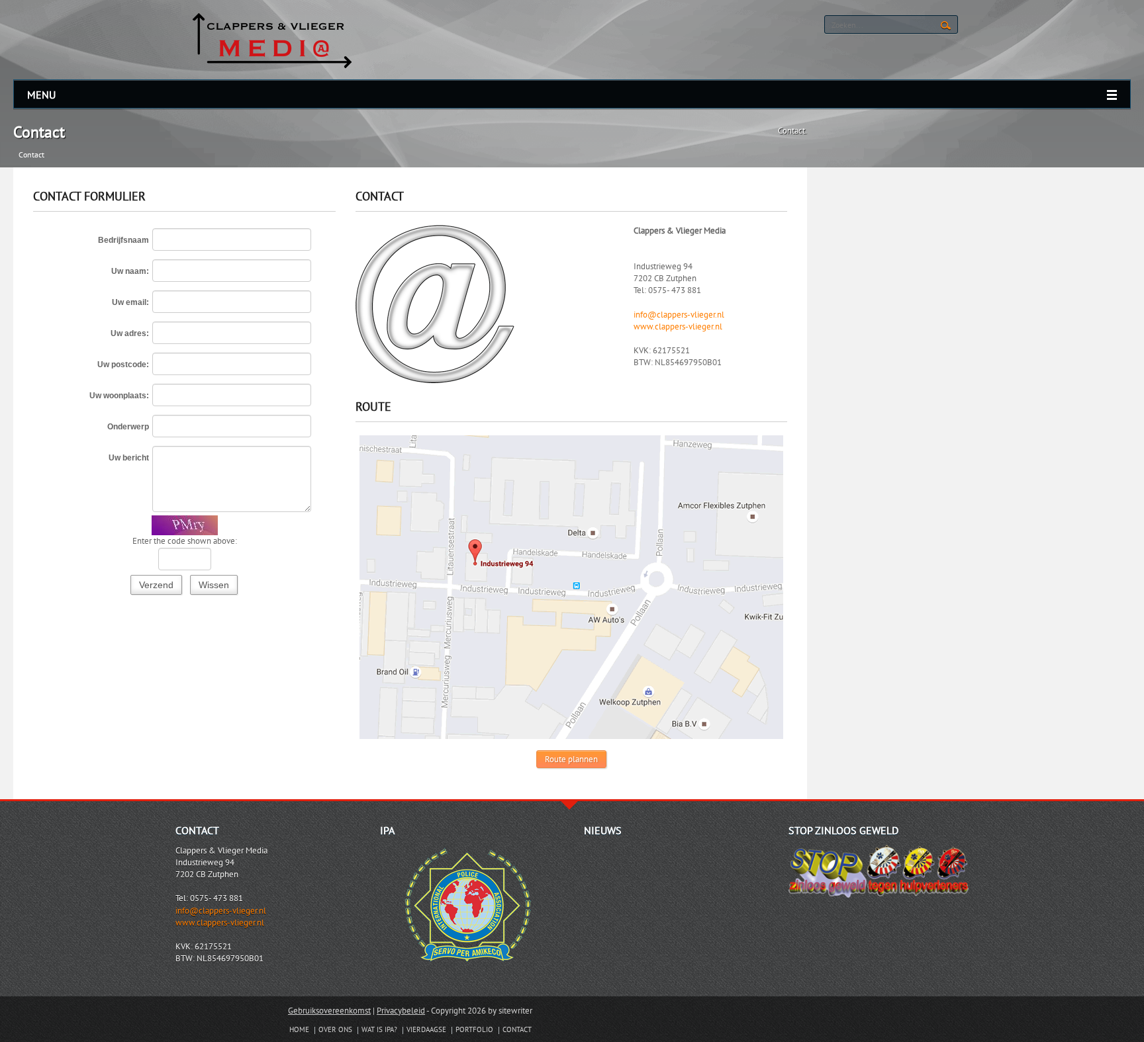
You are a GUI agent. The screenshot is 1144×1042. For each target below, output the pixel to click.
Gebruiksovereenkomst (329, 1010)
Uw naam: (130, 271)
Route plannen (571, 759)
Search (946, 26)
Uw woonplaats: (119, 395)
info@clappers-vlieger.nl (679, 314)
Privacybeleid (401, 1010)
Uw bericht (129, 457)
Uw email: (130, 302)
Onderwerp (128, 426)
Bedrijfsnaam (123, 240)
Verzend (156, 585)
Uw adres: (130, 333)
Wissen (214, 585)
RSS (770, 25)
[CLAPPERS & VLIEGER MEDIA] (271, 38)
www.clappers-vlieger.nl (678, 326)
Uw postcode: (123, 364)
